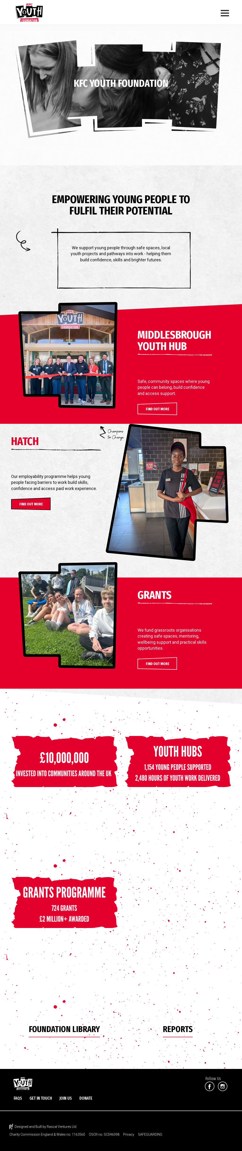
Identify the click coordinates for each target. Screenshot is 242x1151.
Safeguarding (150, 1134)
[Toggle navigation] (224, 12)
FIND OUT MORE (31, 504)
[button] (158, 409)
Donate (85, 1098)
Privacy (128, 1134)
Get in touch (41, 1098)
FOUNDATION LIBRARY (64, 1029)
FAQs (18, 1098)
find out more (157, 663)
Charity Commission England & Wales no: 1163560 (47, 1134)
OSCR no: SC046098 (104, 1134)
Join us (66, 1098)
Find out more (157, 409)
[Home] (31, 12)
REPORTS (178, 1029)
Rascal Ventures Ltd (61, 1126)
